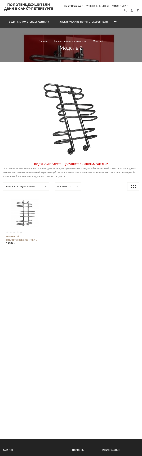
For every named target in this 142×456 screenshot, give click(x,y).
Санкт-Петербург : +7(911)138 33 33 (82, 6)
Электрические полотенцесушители (84, 22)
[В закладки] (44, 196)
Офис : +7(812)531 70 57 (115, 6)
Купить (29, 213)
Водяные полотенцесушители (29, 22)
